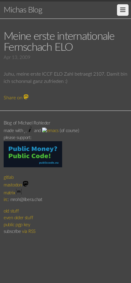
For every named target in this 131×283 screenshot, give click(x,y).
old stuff (11, 211)
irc (6, 199)
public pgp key (17, 225)
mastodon (13, 185)
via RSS (29, 231)
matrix (10, 193)
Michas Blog (23, 10)
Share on (14, 97)
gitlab (9, 177)
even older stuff (18, 218)
